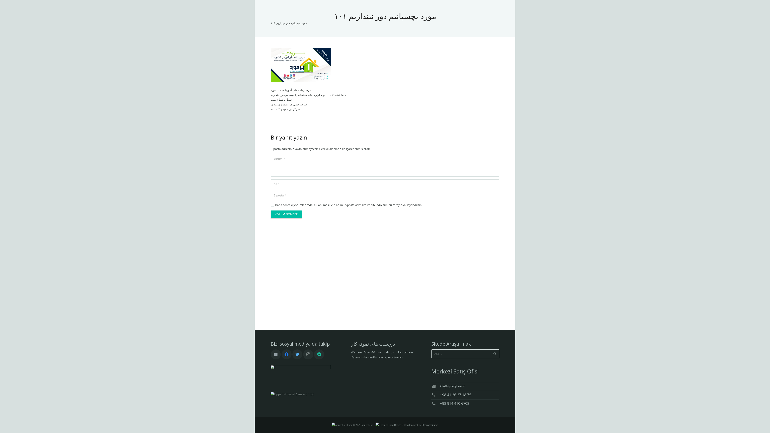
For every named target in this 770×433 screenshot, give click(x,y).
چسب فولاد (356, 357)
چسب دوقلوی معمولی (373, 357)
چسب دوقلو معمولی (393, 357)
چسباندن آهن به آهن (393, 352)
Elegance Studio (430, 425)
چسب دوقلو (356, 352)
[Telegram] (319, 354)
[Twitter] (297, 354)
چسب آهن (408, 352)
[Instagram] (308, 354)
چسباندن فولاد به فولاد (373, 352)
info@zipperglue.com (452, 386)
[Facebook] (287, 354)
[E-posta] (276, 354)
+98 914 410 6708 (454, 403)
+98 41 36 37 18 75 (455, 394)
